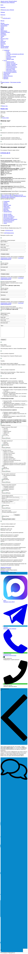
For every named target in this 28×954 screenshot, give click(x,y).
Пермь (2, 45)
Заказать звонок (4, 1)
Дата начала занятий (7, 500)
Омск (2, 40)
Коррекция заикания (9, 461)
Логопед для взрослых (11, 64)
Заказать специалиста (6, 567)
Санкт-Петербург (5, 24)
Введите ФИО (5, 497)
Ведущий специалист (9, 489)
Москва (2, 23)
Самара (2, 36)
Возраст (4, 498)
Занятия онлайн (10, 61)
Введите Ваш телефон (7, 501)
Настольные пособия (15, 82)
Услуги (5, 60)
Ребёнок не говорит (8, 451)
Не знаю (6, 434)
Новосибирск (4, 30)
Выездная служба (10, 69)
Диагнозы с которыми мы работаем (15, 54)
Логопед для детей (10, 63)
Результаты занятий (11, 56)
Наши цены (6, 74)
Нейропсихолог (7, 431)
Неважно (6, 478)
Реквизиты (12, 197)
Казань (2, 28)
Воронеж (3, 42)
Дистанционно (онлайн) (9, 475)
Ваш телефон (4, 241)
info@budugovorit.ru (9, 232)
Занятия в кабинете (11, 65)
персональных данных (6, 257)
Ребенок (6, 442)
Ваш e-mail (3, 247)
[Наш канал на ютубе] (17, 195)
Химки (2, 27)
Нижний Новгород (5, 32)
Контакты (5, 78)
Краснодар (3, 41)
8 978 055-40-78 (6, 18)
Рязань (2, 29)
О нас (7, 51)
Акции (5, 223)
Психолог (6, 430)
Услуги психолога (10, 68)
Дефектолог (6, 432)
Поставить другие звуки (9, 458)
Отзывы (8, 55)
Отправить (17, 514)
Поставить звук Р (8, 454)
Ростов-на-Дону (4, 38)
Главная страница (5, 82)
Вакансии (8, 57)
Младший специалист (9, 486)
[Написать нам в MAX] (20, 196)
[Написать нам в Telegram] (7, 196)
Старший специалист (9, 487)
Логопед (6, 428)
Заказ (2, 325)
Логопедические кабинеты (10, 72)
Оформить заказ (4, 571)
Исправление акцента (11, 66)
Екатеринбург (4, 25)
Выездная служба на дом (7, 235)
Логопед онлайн (7, 214)
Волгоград (3, 43)
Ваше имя (3, 244)
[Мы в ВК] (6, 195)
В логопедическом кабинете (10, 219)
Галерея (8, 52)
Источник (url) (4, 250)
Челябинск (3, 33)
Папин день (4, 108)
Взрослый (6, 443)
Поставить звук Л (8, 456)
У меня (5, 476)
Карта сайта (6, 210)
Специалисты (6, 73)
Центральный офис (5, 225)
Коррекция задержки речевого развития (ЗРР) (15, 463)
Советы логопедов (8, 76)
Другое (5, 467)
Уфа (2, 37)
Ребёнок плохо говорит (9, 453)
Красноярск (3, 34)
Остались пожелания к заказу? (9, 512)
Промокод (3, 270)
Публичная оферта (5, 197)
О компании (6, 50)
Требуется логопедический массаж (12, 460)
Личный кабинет (13, 1)
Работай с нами (10, 59)
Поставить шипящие (9, 457)
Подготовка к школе (11, 70)
